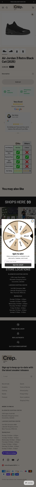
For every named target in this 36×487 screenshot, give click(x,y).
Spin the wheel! (18, 265)
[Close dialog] (32, 221)
